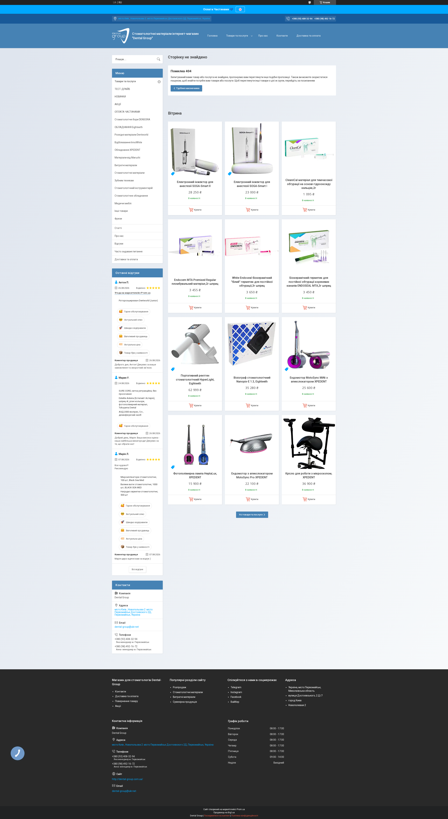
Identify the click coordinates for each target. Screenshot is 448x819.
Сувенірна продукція (185, 701)
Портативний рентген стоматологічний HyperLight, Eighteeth (195, 379)
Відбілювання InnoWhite (128, 142)
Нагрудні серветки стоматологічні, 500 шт (139, 493)
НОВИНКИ (120, 96)
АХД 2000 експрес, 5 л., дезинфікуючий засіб (131, 413)
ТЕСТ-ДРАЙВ (122, 89)
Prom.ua (241, 809)
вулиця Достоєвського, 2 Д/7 (305, 695)
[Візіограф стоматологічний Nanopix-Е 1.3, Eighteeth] (252, 344)
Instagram (236, 692)
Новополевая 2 (297, 705)
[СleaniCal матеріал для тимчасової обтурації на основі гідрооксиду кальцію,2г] (309, 149)
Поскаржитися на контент (217, 815)
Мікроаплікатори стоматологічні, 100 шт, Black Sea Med (139, 478)
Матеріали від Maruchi (127, 157)
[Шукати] (158, 59)
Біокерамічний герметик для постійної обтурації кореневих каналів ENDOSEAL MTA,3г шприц (309, 281)
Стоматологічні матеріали (130, 172)
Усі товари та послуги (250, 514)
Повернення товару (126, 701)
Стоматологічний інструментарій (134, 188)
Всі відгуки (137, 569)
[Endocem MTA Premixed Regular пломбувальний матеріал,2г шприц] (195, 246)
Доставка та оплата (308, 35)
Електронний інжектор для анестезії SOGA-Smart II (195, 183)
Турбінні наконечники (187, 88)
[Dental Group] (121, 36)
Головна (212, 35)
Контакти (282, 35)
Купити (197, 209)
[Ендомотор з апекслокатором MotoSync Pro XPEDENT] (252, 442)
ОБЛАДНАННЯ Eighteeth (129, 127)
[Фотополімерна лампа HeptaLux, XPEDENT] (195, 442)
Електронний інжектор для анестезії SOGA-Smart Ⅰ (252, 183)
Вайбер (235, 701)
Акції (118, 706)
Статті (118, 228)
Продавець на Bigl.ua (224, 812)
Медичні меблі (123, 203)
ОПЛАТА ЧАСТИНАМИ (127, 111)
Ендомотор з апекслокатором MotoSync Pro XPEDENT (252, 475)
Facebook (236, 697)
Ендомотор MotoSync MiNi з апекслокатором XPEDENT (309, 379)
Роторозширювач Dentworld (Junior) (138, 300)
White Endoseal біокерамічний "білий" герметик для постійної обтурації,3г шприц (252, 281)
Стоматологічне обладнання (131, 195)
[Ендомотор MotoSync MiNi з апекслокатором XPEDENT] (309, 344)
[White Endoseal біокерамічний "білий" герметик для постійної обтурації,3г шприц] (252, 246)
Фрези (118, 218)
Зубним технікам (124, 180)
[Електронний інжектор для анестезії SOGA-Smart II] (195, 149)
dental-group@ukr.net (127, 626)
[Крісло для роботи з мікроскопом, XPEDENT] (309, 442)
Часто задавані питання (128, 251)
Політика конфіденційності (244, 815)
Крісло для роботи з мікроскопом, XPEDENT (308, 475)
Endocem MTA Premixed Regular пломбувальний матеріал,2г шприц (195, 281)
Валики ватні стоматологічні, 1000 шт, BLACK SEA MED (139, 486)
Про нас (263, 35)
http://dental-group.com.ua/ (127, 779)
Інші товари (121, 211)
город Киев (295, 700)
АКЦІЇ (118, 104)
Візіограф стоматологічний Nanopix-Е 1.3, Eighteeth (252, 379)
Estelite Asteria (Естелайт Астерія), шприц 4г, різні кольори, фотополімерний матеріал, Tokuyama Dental (137, 403)
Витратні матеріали (126, 165)
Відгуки (119, 243)
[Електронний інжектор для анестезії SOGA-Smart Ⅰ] (252, 149)
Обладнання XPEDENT (127, 149)
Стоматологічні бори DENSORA (132, 119)
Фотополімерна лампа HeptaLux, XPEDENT (195, 475)
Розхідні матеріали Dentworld (131, 134)
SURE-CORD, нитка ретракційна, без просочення (137, 392)
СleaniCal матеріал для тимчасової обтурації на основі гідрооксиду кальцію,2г (308, 184)
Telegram (236, 687)
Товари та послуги (237, 35)
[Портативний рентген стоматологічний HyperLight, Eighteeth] (195, 344)
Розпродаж (179, 687)
